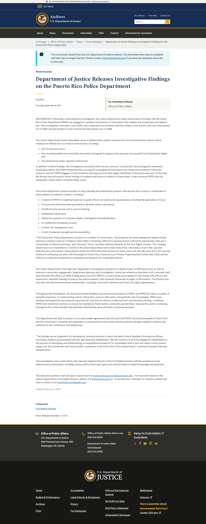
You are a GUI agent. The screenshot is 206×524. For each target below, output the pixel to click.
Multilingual (146, 490)
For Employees (78, 511)
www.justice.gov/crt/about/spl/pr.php (113, 375)
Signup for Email (147, 433)
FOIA (38, 511)
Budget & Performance (48, 497)
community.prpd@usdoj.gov (71, 382)
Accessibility (77, 490)
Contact (149, 512)
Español (40, 99)
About (39, 490)
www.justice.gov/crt (102, 379)
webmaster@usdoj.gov (114, 58)
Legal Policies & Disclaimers (85, 497)
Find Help (152, 16)
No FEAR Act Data (115, 501)
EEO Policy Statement (116, 508)
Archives (40, 504)
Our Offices (139, 16)
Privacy (74, 504)
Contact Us (165, 16)
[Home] (58, 24)
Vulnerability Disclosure (117, 515)
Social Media (140, 437)
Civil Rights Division (46, 408)
